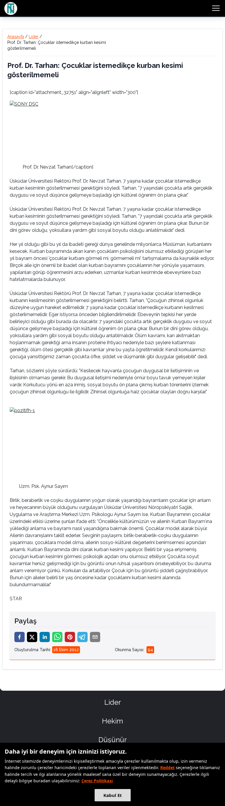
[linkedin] (45, 637)
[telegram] (82, 637)
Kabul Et (112, 795)
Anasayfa (15, 36)
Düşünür (112, 739)
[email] (95, 637)
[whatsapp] (57, 637)
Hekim (112, 721)
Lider (33, 36)
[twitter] (32, 637)
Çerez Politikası (97, 780)
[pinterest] (70, 637)
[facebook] (19, 637)
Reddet (167, 767)
